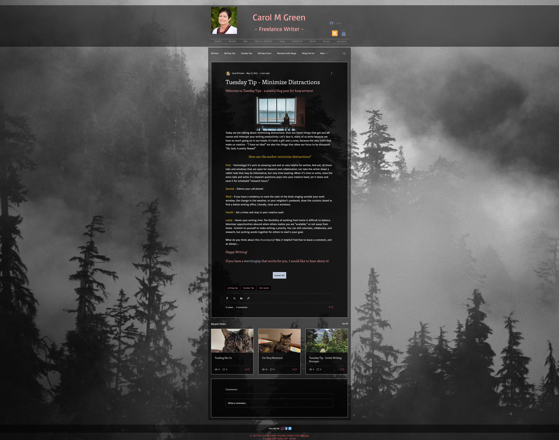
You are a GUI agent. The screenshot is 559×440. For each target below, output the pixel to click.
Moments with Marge (286, 53)
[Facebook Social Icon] (286, 428)
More (322, 53)
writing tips (233, 288)
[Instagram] (282, 428)
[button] (343, 33)
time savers (264, 288)
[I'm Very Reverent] (280, 341)
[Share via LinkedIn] (241, 298)
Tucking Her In (223, 358)
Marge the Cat (308, 53)
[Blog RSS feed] (335, 33)
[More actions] (331, 73)
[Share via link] (248, 298)
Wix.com (304, 435)
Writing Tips (229, 53)
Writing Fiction (264, 53)
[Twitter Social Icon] (289, 428)
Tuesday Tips (246, 53)
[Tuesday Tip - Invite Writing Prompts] (327, 341)
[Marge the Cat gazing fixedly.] (232, 341)
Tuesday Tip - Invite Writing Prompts (325, 359)
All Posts (215, 53)
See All (345, 323)
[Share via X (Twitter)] (234, 298)
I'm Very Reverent (272, 358)
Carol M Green (279, 17)
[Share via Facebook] (227, 298)
